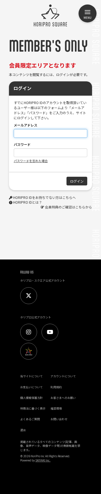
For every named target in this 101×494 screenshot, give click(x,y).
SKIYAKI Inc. (42, 460)
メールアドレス (25, 125)
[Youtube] (50, 332)
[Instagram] (28, 332)
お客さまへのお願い (63, 398)
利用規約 (56, 387)
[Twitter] (28, 295)
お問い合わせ (58, 419)
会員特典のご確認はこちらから (68, 207)
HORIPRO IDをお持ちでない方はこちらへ (44, 197)
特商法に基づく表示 (32, 408)
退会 (23, 430)
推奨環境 (56, 408)
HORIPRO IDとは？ (27, 202)
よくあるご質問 (30, 419)
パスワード (22, 144)
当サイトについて (31, 376)
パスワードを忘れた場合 (31, 160)
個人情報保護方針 (31, 398)
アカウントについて (63, 376)
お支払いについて (31, 387)
